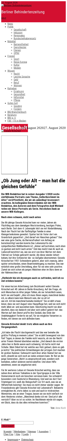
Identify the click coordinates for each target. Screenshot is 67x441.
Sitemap (32, 431)
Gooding (18, 106)
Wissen (11, 70)
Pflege (17, 100)
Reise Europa (20, 62)
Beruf (16, 82)
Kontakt (8, 431)
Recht (17, 73)
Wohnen (18, 85)
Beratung (12, 114)
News (10, 23)
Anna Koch (60, 407)
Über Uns (8, 434)
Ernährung (19, 91)
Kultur (16, 64)
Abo (18, 434)
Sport (16, 59)
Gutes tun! (12, 103)
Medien (17, 67)
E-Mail (5, 419)
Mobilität (11, 41)
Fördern (18, 109)
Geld (16, 79)
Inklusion (18, 32)
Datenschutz (27, 439)
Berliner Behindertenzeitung (23, 12)
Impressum (12, 439)
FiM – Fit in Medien (16, 120)
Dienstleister (20, 47)
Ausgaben (43, 431)
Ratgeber (12, 88)
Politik (10, 26)
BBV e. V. (11, 117)
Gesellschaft (20, 29)
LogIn (26, 434)
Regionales (19, 35)
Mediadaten (20, 431)
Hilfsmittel (19, 97)
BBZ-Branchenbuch (16, 111)
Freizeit (11, 56)
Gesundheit (19, 94)
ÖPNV (16, 53)
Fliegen (17, 50)
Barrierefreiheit (21, 44)
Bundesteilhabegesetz (25, 38)
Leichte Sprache (22, 76)
